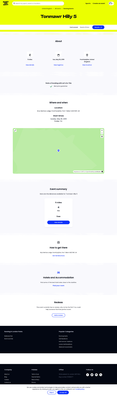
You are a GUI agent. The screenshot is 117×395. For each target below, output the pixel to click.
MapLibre (76, 171)
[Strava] (101, 377)
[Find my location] (102, 136)
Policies (34, 370)
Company (8, 370)
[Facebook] (88, 377)
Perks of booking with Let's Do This (58, 83)
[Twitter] (92, 377)
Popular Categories (66, 332)
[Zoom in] (102, 130)
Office (61, 370)
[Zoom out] (102, 133)
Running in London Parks (13, 332)
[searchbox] (38, 3)
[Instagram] (97, 377)
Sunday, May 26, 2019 (58, 119)
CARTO (82, 171)
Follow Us (89, 370)
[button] (58, 150)
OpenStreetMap (90, 171)
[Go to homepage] (6, 3)
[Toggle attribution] (102, 171)
